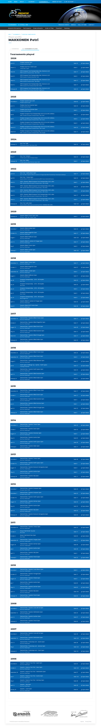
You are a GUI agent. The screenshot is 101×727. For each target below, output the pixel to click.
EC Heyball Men (23, 25)
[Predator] (50, 713)
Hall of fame (82, 25)
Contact (91, 25)
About (22, 1)
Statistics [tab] (15, 48)
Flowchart (59, 28)
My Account (69, 1)
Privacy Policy (88, 721)
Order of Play (57, 1)
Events (64, 25)
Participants (27, 28)
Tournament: (12, 25)
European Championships (29, 34)
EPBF (10, 34)
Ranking (67, 28)
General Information (14, 28)
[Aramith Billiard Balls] (22, 713)
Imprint (82, 721)
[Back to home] (19, 13)
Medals (73, 25)
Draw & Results (38, 28)
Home (10, 1)
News (15, 1)
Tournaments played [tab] (31, 48)
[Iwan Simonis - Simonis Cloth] (79, 713)
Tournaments (43, 1)
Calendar (31, 1)
